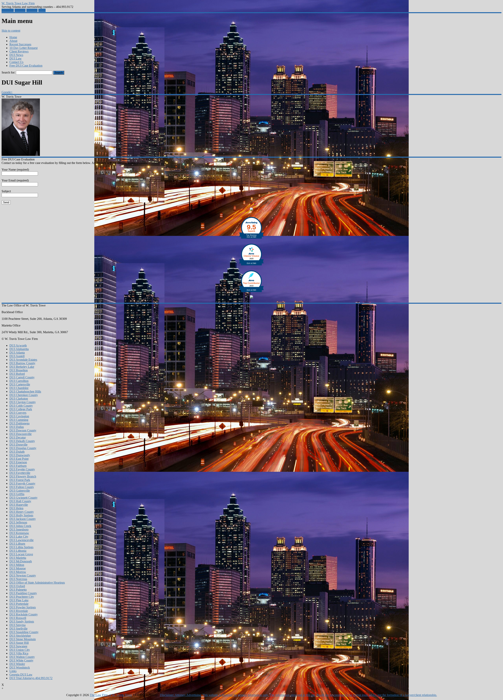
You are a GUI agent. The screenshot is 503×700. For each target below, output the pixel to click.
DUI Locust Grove (21, 554)
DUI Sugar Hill (19, 642)
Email (42, 10)
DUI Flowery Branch (22, 476)
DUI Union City (19, 649)
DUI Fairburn (18, 465)
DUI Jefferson (18, 522)
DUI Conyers (17, 412)
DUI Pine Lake (18, 600)
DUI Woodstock (19, 667)
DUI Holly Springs (21, 515)
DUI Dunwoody (19, 455)
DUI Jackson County (22, 519)
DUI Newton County (22, 575)
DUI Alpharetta (19, 349)
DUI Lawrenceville (21, 540)
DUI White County (21, 660)
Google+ (20, 10)
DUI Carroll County (22, 377)
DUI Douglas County (22, 448)
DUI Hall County (20, 501)
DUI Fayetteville (19, 473)
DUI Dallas (16, 427)
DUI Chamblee (18, 388)
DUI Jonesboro (18, 529)
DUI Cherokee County (23, 395)
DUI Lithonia (17, 550)
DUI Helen (16, 508)
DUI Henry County (21, 511)
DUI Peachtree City (21, 596)
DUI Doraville (18, 444)
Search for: (8, 72)
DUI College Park (20, 409)
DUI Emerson (18, 462)
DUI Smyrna (17, 625)
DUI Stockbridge (20, 635)
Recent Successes (20, 44)
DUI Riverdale (18, 611)
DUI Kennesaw (19, 533)
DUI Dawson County (22, 430)
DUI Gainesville (19, 490)
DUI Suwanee (18, 646)
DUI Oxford (17, 586)
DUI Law (15, 58)
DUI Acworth (18, 345)
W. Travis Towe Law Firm (18, 3)
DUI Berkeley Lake (21, 366)
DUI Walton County (22, 657)
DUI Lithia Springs (21, 547)
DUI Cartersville (19, 384)
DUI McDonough (20, 561)
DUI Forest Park (19, 480)
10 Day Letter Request (23, 48)
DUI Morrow (17, 572)
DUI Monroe (17, 568)
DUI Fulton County (21, 487)
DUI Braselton (18, 370)
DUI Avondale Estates (23, 359)
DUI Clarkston (18, 398)
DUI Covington (19, 416)
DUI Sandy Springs (21, 621)
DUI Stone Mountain (22, 639)
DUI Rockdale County (23, 614)
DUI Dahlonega (19, 423)
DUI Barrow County (22, 363)
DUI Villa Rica (18, 653)
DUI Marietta (17, 557)
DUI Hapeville (18, 504)
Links (13, 671)
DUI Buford (17, 373)
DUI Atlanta (17, 352)
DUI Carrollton (18, 381)
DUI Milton (16, 565)
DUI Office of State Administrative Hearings (37, 582)
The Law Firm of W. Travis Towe (111, 695)
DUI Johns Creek (20, 526)
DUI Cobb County (21, 405)
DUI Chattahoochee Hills (25, 391)
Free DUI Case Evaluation (25, 65)
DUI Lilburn (17, 543)
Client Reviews (18, 51)
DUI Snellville (18, 628)
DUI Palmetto (18, 589)
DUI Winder (17, 664)
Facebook (8, 10)
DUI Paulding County (23, 593)
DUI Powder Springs (22, 607)
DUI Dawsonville (20, 434)
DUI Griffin (16, 494)
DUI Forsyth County (22, 483)
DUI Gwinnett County (23, 497)
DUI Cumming (18, 419)
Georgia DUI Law (20, 674)
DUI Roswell (17, 618)
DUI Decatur (17, 437)
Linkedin (32, 10)
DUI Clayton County (22, 402)
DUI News (16, 55)
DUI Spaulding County (24, 632)
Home (13, 37)
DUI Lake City (18, 536)
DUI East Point (18, 458)
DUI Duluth (17, 451)
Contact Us (16, 62)
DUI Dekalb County (22, 441)
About (13, 40)
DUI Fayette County (22, 469)
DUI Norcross (18, 579)
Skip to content (11, 30)
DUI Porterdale (18, 603)
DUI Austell (17, 356)
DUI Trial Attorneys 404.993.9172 (30, 678)
